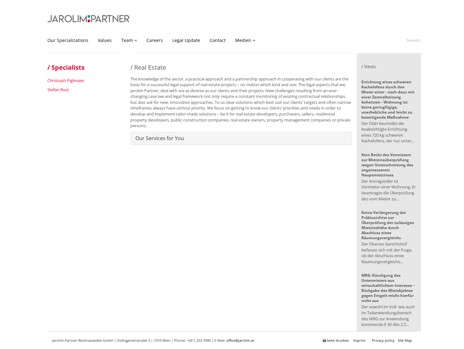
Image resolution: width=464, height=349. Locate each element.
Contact (218, 40)
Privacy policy (383, 340)
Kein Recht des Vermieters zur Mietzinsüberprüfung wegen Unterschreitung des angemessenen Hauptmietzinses (387, 165)
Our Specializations (67, 40)
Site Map (405, 340)
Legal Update (186, 40)
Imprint (359, 340)
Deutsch (413, 40)
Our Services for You (159, 138)
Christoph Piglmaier (65, 80)
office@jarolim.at (240, 340)
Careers (154, 40)
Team (127, 40)
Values (105, 40)
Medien (243, 40)
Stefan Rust (58, 89)
